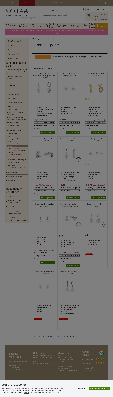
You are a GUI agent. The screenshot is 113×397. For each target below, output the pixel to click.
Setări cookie (81, 388)
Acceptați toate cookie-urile (99, 388)
